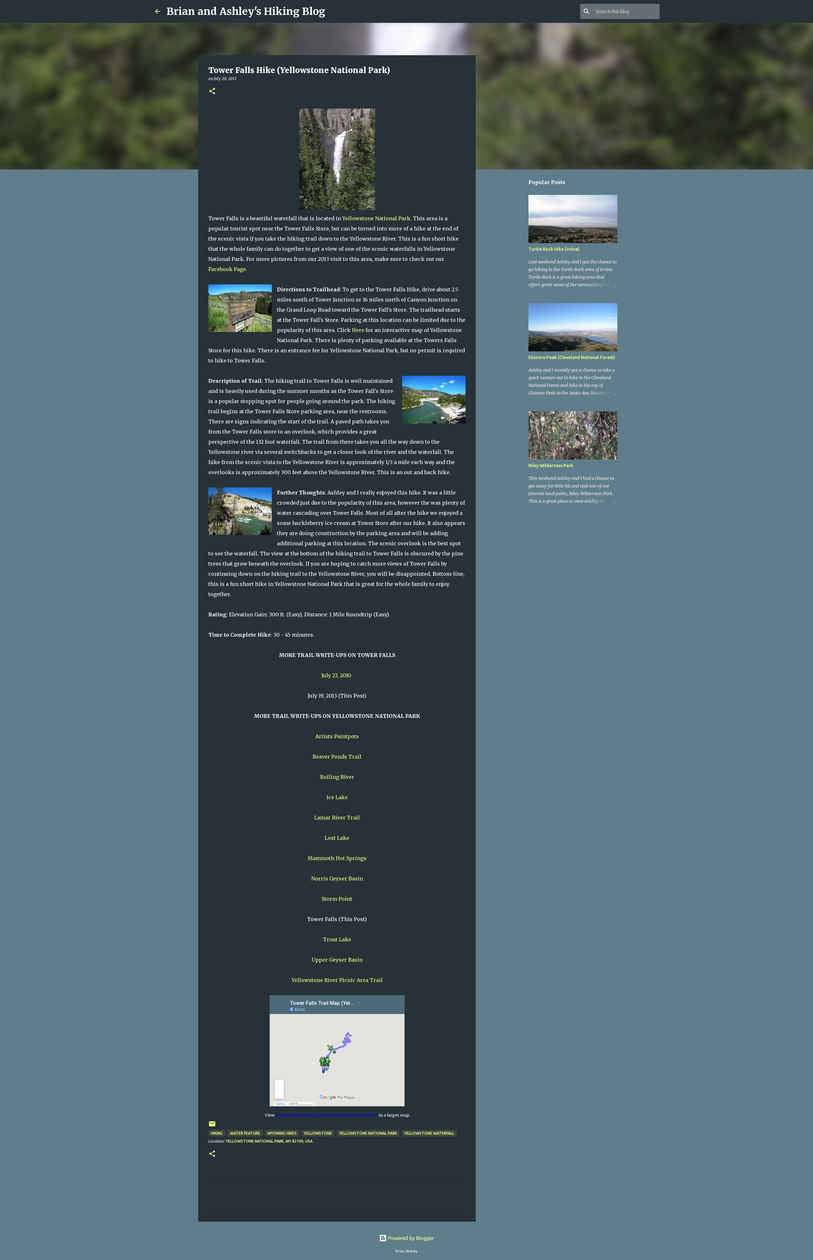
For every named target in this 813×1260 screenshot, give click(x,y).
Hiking (217, 1133)
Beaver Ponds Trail (336, 756)
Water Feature (245, 1133)
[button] (212, 91)
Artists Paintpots (337, 736)
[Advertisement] (508, 274)
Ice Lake (337, 797)
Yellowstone (318, 1133)
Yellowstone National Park (376, 218)
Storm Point (337, 899)
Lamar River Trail (337, 817)
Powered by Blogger (410, 1238)
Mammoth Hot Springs (337, 858)
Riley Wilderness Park (550, 465)
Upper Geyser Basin (337, 960)
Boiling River (337, 777)
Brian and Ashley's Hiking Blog (245, 11)
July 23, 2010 (337, 675)
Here (358, 330)
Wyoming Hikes (282, 1133)
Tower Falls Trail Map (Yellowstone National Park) (327, 1114)
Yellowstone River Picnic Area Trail (337, 980)
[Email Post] (212, 1126)
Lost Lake (337, 838)
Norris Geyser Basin (337, 878)
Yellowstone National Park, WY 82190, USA (269, 1141)
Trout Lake (337, 939)
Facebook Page (227, 269)
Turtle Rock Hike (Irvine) (554, 249)
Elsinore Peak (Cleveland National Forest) (571, 357)
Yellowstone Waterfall (429, 1133)
